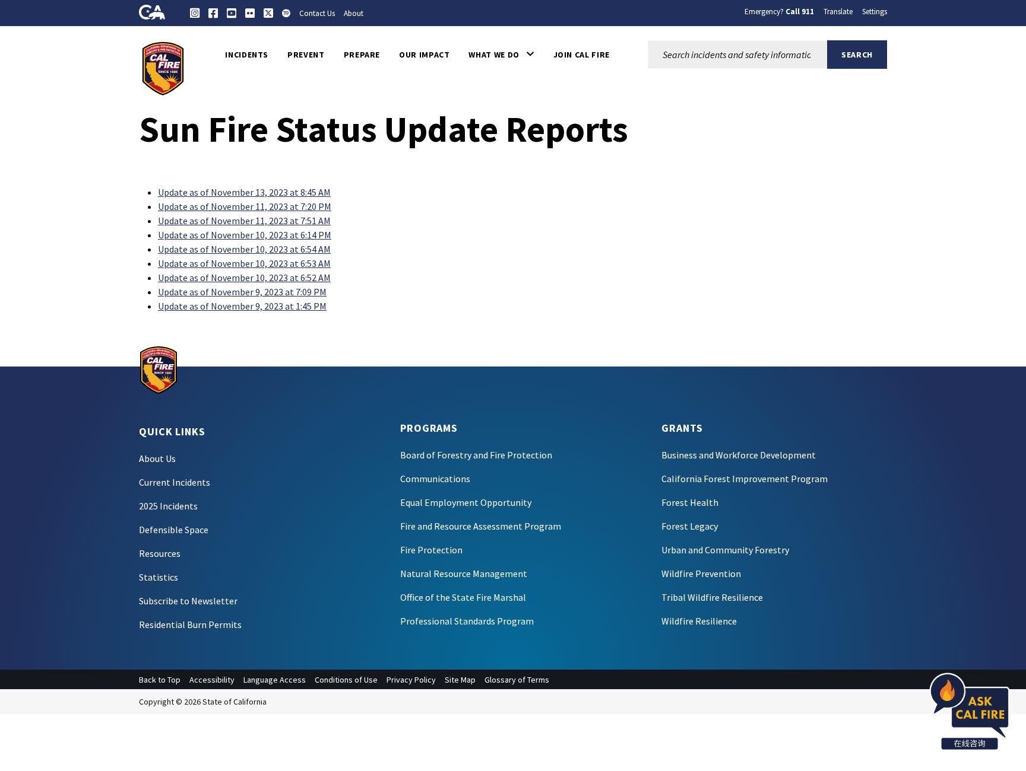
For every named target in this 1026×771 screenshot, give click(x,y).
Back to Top (159, 679)
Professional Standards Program (467, 621)
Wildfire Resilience (699, 621)
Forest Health (689, 502)
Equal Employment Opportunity (465, 502)
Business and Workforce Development (738, 455)
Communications (435, 479)
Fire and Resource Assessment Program (480, 526)
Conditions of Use (346, 679)
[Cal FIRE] (163, 68)
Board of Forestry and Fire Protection (476, 455)
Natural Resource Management (463, 573)
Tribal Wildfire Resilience (712, 597)
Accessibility (212, 679)
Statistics (158, 577)
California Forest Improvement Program (744, 479)
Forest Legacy (689, 526)
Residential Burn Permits (190, 624)
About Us (157, 458)
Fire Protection (431, 550)
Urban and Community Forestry (725, 550)
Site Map (460, 679)
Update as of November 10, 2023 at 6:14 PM (244, 235)
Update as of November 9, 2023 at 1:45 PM (242, 306)
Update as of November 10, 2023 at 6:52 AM (244, 277)
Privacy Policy (411, 679)
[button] (501, 54)
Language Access (274, 679)
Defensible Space (173, 530)
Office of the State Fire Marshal (463, 597)
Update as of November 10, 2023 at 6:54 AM (244, 249)
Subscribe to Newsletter (188, 601)
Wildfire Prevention (701, 573)
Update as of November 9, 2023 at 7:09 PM (242, 292)
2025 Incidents (168, 506)
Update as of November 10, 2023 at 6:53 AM (244, 263)
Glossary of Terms (516, 679)
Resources (159, 553)
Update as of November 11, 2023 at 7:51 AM (244, 221)
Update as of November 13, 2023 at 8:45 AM (244, 192)
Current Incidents (174, 482)
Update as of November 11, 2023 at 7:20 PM (244, 206)
